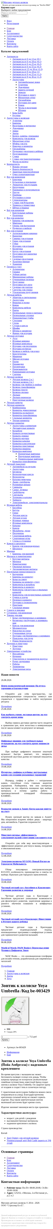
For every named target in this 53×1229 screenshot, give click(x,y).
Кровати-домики (20, 436)
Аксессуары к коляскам (18, 118)
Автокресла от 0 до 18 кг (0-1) (26, 61)
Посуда (15, 192)
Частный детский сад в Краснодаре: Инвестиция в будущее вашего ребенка (26, 920)
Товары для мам (14, 615)
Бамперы (16, 123)
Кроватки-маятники (22, 451)
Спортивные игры (21, 538)
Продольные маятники (29, 456)
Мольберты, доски (21, 530)
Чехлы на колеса (20, 161)
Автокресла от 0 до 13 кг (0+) (26, 59)
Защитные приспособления (25, 172)
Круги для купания (21, 251)
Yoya (9, 978)
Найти (4, 16)
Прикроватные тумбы (23, 318)
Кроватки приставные (23, 446)
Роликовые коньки (21, 484)
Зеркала (22, 92)
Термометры (18, 666)
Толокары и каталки (22, 497)
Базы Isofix (17, 113)
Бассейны (17, 507)
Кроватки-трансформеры (24, 461)
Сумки (15, 156)
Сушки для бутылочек (23, 202)
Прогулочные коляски (23, 400)
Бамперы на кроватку (22, 577)
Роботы (16, 664)
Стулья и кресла (20, 325)
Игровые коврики (21, 341)
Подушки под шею (27, 102)
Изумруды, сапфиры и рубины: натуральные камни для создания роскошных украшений (24, 773)
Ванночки (17, 236)
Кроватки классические (23, 443)
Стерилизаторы (19, 200)
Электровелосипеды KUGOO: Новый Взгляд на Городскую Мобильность (25, 862)
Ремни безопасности (22, 641)
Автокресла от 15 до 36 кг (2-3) (27, 69)
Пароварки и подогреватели (26, 190)
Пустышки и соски (21, 197)
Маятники (17, 223)
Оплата (10, 41)
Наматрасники (19, 564)
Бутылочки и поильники (24, 182)
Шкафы (16, 328)
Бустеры (16, 115)
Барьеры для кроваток (23, 220)
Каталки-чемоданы (21, 479)
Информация (13, 1052)
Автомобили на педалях (24, 466)
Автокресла (12, 56)
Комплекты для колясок (23, 138)
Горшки (16, 272)
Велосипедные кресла (23, 474)
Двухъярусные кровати (23, 428)
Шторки (22, 110)
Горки (15, 513)
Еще (9, 1055)
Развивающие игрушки (23, 372)
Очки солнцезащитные (23, 174)
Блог (9, 31)
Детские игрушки (15, 336)
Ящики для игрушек (22, 333)
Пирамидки (18, 364)
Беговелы (17, 472)
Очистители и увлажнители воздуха (29, 659)
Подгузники (18, 282)
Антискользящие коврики (24, 233)
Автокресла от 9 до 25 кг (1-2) (26, 74)
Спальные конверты (22, 418)
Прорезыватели (19, 369)
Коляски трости (20, 389)
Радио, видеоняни (21, 661)
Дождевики (23, 87)
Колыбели (17, 431)
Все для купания (15, 231)
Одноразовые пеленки (23, 279)
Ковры (15, 305)
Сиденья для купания (22, 259)
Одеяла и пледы (20, 597)
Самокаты (17, 487)
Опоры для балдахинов (23, 225)
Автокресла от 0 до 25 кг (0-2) (26, 64)
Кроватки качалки (21, 441)
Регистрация (13, 23)
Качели (15, 528)
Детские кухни (19, 518)
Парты (15, 310)
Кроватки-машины (21, 448)
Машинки (17, 356)
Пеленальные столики (23, 315)
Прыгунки (17, 646)
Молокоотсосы (19, 628)
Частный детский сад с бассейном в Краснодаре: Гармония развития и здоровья (26, 888)
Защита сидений (26, 90)
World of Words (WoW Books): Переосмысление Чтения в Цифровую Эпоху (25, 949)
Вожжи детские (20, 166)
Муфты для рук (19, 143)
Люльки (16, 395)
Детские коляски (15, 377)
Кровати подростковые (23, 433)
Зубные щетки (19, 274)
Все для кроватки (15, 218)
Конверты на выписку (23, 413)
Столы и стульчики (21, 541)
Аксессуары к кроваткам (24, 425)
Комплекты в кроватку (23, 587)
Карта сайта (12, 46)
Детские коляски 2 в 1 (23, 379)
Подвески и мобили (22, 228)
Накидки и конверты (22, 146)
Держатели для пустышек (24, 184)
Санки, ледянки (20, 489)
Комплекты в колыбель (23, 584)
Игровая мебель (14, 505)
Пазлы (15, 361)
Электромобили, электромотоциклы (29, 502)
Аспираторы (18, 269)
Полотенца (17, 215)
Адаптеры (23, 84)
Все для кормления (16, 177)
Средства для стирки (22, 290)
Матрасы (16, 561)
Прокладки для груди (22, 638)
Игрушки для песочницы (24, 346)
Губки (15, 243)
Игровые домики (20, 520)
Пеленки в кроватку (22, 600)
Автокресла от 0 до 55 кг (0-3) (26, 67)
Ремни (21, 105)
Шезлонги (17, 548)
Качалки (16, 525)
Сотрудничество (15, 36)
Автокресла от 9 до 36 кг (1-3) (26, 77)
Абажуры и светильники (24, 297)
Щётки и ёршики (20, 207)
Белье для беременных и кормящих (29, 618)
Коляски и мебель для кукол (25, 351)
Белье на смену (19, 579)
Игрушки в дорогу (27, 95)
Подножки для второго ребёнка (27, 151)
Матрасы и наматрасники (19, 556)
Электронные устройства (19, 651)
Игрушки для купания (23, 246)
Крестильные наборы (22, 213)
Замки (15, 131)
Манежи (11, 551)
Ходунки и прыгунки (17, 643)
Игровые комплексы (22, 343)
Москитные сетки (26, 97)
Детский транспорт (16, 464)
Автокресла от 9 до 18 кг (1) (26, 72)
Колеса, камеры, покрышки (25, 136)
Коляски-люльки (20, 392)
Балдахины (17, 574)
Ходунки (16, 648)
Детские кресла (19, 515)
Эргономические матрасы (24, 569)
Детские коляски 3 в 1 (23, 382)
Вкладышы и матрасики (24, 125)
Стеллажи (17, 320)
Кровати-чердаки (20, 438)
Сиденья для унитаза (22, 287)
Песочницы (18, 533)
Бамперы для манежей (23, 554)
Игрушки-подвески (21, 348)
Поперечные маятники (29, 454)
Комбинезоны (19, 407)
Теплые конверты (20, 420)
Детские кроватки (15, 423)
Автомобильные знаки (29, 82)
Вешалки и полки (21, 302)
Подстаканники (20, 154)
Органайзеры (24, 100)
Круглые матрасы (20, 559)
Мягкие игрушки (20, 359)
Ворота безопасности (22, 169)
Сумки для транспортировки (26, 159)
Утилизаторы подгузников (25, 292)
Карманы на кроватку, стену (26, 582)
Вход (9, 21)
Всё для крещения (15, 210)
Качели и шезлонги (16, 543)
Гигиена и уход (14, 266)
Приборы (16, 195)
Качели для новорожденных (26, 546)
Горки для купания (21, 241)
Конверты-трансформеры (24, 415)
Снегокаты (17, 495)
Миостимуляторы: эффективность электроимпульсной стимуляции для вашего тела (26, 836)
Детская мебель (14, 295)
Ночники (16, 656)
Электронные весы (21, 669)
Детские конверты (15, 405)
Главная (10, 28)
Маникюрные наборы (22, 277)
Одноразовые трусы (22, 633)
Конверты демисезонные (24, 410)
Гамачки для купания (22, 238)
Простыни (17, 605)
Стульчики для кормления (19, 613)
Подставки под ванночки (24, 254)
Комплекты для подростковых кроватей (31, 595)
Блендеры (17, 179)
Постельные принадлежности (21, 571)
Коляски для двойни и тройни (27, 384)
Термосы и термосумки (23, 205)
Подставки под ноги (22, 284)
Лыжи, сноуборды (21, 482)
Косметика (17, 249)
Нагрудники (18, 187)
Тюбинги (16, 500)
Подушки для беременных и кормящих (31, 636)
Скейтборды (18, 492)
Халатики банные (21, 261)
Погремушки (18, 366)
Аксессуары (18, 79)
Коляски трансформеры (23, 387)
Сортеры (16, 374)
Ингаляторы (18, 654)
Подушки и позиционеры (24, 602)
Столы (15, 323)
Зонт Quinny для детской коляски (23, 1138)
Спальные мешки (20, 607)
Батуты (15, 510)
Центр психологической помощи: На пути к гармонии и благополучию (23, 687)
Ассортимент (13, 33)
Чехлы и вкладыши (27, 108)
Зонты (15, 133)
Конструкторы (19, 354)
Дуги (14, 338)
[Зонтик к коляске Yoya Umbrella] (15, 1024)
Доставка (11, 38)
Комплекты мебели (21, 307)
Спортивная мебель (21, 536)
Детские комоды (15, 402)
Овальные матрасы (21, 566)
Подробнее (6, 706)
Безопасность (13, 164)
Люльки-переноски (21, 397)
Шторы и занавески (22, 331)
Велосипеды (18, 477)
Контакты (11, 43)
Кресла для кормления (23, 625)
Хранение (17, 264)
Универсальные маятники (30, 459)
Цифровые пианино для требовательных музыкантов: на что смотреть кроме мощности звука (25, 743)
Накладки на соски (21, 630)
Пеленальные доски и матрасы (27, 313)
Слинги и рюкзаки (16, 610)
